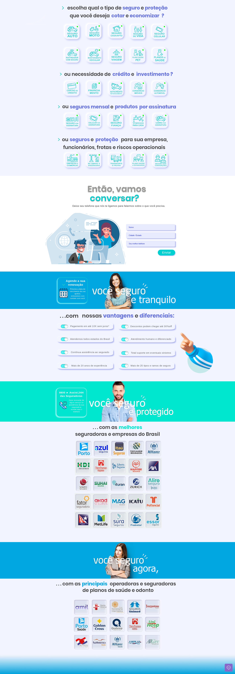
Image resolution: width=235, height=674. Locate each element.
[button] (72, 160)
